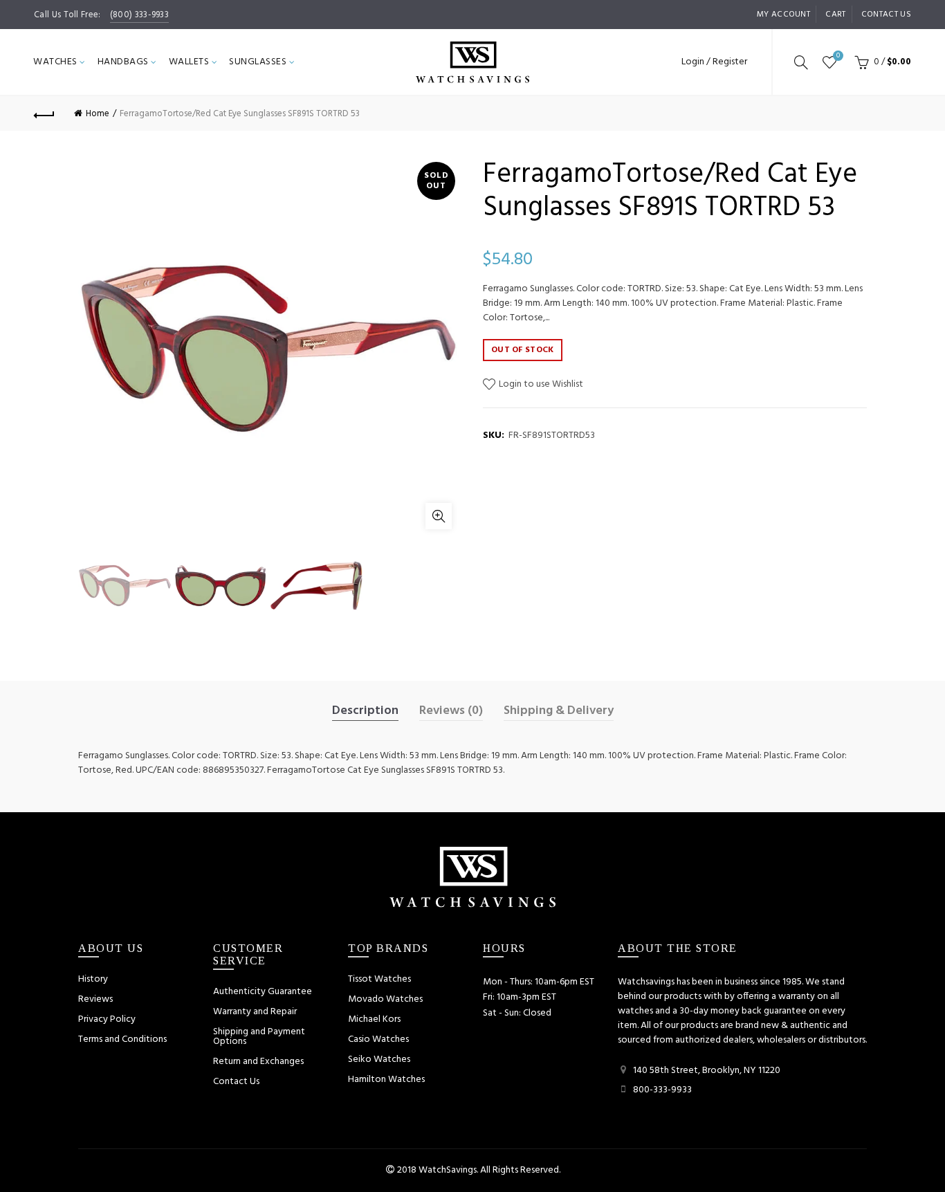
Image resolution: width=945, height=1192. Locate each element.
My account (783, 14)
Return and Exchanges (258, 1062)
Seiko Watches (379, 1059)
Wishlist (838, 56)
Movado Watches (385, 999)
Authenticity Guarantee (262, 992)
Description (365, 711)
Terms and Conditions (122, 1039)
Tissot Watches (379, 979)
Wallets (189, 62)
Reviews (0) (451, 711)
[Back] (44, 113)
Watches (55, 62)
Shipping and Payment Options (259, 1036)
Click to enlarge (438, 516)
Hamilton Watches (386, 1080)
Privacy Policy (107, 1019)
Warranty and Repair (255, 1012)
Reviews (95, 999)
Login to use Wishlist (540, 384)
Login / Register (714, 62)
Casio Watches (378, 1039)
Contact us (886, 14)
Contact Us (236, 1082)
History (93, 979)
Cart (835, 14)
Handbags (123, 62)
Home (97, 114)
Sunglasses (257, 62)
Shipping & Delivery (559, 711)
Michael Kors (374, 1019)
